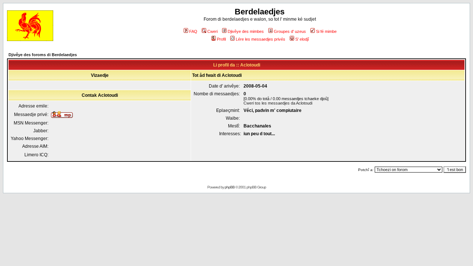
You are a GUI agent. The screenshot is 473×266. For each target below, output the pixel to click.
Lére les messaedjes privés (260, 39)
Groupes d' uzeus (290, 31)
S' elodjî (302, 39)
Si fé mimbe (326, 31)
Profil (221, 39)
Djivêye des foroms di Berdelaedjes (42, 54)
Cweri (212, 31)
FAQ (193, 31)
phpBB (230, 187)
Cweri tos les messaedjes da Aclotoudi (278, 103)
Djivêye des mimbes (246, 31)
